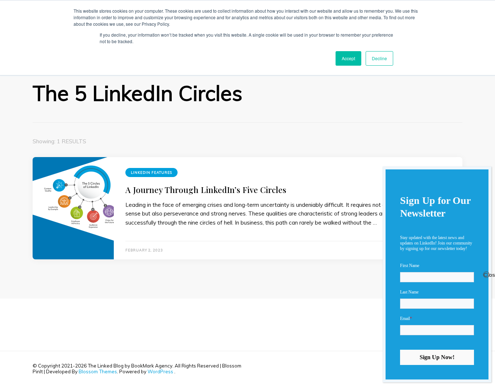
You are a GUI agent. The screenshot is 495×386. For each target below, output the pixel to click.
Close (486, 275)
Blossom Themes (98, 371)
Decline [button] (379, 58)
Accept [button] (348, 58)
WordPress (160, 371)
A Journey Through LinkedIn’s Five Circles (205, 189)
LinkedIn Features (151, 172)
